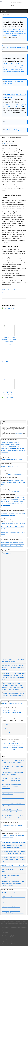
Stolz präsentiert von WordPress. (9, 943)
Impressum (11, 923)
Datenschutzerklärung (19, 433)
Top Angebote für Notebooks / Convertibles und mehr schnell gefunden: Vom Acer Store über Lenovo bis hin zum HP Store (14, 746)
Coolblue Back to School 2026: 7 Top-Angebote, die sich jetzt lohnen (13, 695)
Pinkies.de (4, 903)
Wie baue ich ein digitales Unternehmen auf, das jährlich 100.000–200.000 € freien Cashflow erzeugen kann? (13, 883)
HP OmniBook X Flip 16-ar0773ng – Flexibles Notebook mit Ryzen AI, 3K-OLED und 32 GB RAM (13, 859)
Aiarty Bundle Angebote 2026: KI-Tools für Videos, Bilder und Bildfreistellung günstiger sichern (13, 677)
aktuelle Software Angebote (10, 710)
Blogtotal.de (5, 932)
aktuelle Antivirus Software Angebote (12, 712)
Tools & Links (4, 923)
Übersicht (3, 11)
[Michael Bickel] (1, 1)
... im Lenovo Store (7, 733)
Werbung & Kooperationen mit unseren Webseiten (13, 921)
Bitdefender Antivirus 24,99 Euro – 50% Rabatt (13, 523)
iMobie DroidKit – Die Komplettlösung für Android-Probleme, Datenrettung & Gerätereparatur (12, 786)
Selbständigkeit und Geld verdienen (16, 866)
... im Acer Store (6, 728)
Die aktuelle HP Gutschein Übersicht (12, 825)
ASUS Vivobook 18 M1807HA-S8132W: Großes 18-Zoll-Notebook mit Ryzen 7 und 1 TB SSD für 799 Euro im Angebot (13, 687)
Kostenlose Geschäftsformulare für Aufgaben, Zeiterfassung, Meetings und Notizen (9, 393)
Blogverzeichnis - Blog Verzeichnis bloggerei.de (14, 927)
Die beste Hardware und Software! (15, 842)
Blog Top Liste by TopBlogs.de (10, 936)
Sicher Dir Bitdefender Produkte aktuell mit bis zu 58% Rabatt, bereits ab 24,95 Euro (13, 482)
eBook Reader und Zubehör (9, 893)
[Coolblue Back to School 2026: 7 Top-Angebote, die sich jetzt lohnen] (8, 693)
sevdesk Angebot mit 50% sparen (9, 466)
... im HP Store (6, 724)
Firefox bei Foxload (7, 930)
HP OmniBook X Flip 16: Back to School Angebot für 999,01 (13, 667)
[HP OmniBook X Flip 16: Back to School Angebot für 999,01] (11, 665)
